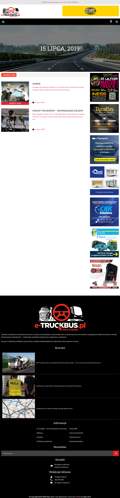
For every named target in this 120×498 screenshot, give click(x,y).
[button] (3, 22)
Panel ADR (73, 429)
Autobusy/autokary (76, 441)
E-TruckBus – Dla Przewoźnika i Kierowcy (52, 429)
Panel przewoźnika (76, 433)
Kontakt (40, 437)
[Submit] (116, 453)
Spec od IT (50, 497)
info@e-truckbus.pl (61, 467)
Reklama (40, 433)
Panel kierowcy (75, 437)
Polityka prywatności (44, 441)
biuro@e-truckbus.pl (61, 464)
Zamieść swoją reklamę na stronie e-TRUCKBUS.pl (60, 2)
